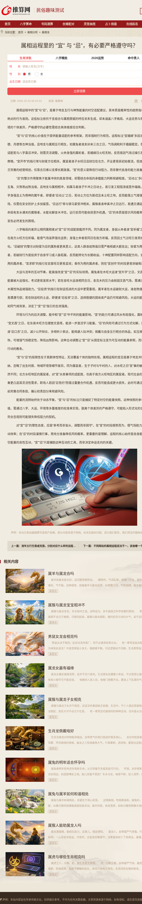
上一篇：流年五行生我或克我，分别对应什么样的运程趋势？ (45, 545)
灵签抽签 (90, 24)
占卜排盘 (111, 24)
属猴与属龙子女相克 (64, 700)
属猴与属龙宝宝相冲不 (66, 605)
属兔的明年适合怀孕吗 (66, 762)
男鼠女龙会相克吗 (63, 637)
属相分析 (32, 32)
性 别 (15, 74)
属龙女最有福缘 (61, 668)
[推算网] (16, 10)
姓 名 (15, 66)
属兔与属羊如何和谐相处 (68, 794)
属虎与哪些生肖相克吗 (66, 857)
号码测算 (47, 24)
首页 (8, 24)
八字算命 (26, 24)
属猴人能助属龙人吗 (64, 825)
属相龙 (46, 32)
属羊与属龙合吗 (61, 574)
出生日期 (15, 81)
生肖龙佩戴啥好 (61, 731)
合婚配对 (68, 24)
